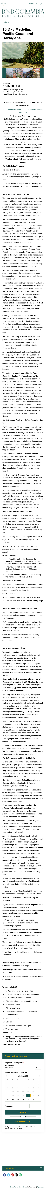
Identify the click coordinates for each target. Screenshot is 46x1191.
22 (28, 1095)
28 (23, 1099)
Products (5, 22)
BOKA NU (23, 1112)
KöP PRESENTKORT (23, 1121)
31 (38, 1099)
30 (33, 1099)
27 (18, 1099)
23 (33, 1095)
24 (38, 1095)
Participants (9, 1066)
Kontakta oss (9, 1168)
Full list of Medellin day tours (14, 109)
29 (28, 1099)
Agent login (40, 1187)
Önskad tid (9, 1106)
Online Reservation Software (18, 1187)
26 (13, 1099)
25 (7, 1099)
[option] (7, 73)
